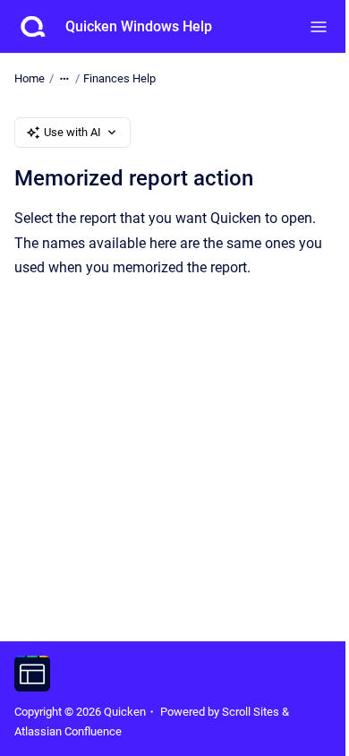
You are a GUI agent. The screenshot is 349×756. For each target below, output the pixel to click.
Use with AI (72, 132)
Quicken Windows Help (138, 26)
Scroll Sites (250, 711)
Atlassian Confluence (68, 731)
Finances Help (119, 78)
